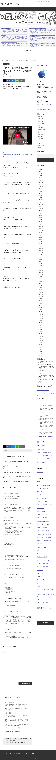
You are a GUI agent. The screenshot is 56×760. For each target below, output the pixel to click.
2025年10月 (40, 186)
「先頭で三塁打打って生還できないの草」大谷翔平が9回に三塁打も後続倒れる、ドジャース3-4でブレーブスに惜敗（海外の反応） (14, 37)
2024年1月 (40, 224)
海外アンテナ (40, 508)
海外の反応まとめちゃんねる (44, 537)
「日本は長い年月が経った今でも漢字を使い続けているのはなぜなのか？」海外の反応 (45, 363)
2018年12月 (40, 336)
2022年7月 (40, 257)
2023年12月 (40, 226)
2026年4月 (40, 175)
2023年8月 (40, 234)
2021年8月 (40, 278)
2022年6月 (40, 259)
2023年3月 (40, 243)
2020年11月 (40, 294)
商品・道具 (40, 118)
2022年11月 (40, 250)
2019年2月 (40, 333)
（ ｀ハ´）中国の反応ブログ (44, 455)
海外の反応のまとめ (42, 527)
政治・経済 (40, 127)
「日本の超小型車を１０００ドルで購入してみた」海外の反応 (16, 481)
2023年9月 (40, 232)
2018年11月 (40, 338)
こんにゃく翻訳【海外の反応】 (44, 452)
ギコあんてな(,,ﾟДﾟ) (42, 547)
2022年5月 (40, 261)
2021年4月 (40, 285)
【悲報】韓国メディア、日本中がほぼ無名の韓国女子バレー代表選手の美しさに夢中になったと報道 (16, 705)
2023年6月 (40, 237)
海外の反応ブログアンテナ (43, 530)
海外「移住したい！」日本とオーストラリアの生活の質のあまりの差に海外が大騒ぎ (46, 422)
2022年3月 (40, 265)
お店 (39, 131)
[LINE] (17, 80)
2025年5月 (40, 195)
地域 (39, 125)
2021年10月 (40, 274)
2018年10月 (40, 340)
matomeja (39, 491)
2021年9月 (40, 276)
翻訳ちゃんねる (41, 462)
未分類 (39, 147)
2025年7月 (40, 191)
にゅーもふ (40, 573)
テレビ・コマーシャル (43, 123)
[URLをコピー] (22, 80)
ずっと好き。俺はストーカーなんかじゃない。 (13, 697)
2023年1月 (40, 246)
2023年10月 (40, 230)
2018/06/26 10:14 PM (14, 517)
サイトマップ (52, 1)
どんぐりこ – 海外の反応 (43, 458)
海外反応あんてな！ (42, 543)
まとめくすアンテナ (42, 586)
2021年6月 (40, 281)
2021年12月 (40, 270)
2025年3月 (40, 199)
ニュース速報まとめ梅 (42, 563)
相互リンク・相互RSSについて (39, 10)
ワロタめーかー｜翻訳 (42, 602)
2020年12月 (40, 292)
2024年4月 (40, 219)
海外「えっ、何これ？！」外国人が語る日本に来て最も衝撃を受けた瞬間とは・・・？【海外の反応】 (16, 725)
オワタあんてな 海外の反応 (44, 501)
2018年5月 (40, 349)
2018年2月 (40, 355)
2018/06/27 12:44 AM (14, 574)
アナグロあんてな (41, 498)
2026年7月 (40, 169)
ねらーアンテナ (41, 583)
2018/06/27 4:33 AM (14, 583)
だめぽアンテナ (41, 550)
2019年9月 (40, 320)
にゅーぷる (40, 570)
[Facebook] (8, 80)
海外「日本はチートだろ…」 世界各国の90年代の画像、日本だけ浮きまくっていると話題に (46, 432)
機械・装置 (7, 450)
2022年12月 (40, 248)
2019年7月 (40, 324)
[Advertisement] (28, 54)
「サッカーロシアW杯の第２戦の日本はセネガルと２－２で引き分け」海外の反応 (18, 739)
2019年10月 (40, 318)
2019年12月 (40, 314)
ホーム (38, 1)
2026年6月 (40, 171)
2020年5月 (40, 305)
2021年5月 (40, 283)
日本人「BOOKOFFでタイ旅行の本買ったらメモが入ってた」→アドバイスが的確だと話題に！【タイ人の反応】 (16, 728)
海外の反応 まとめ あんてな (44, 534)
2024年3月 (40, 221)
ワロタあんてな (41, 599)
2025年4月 (40, 197)
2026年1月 (40, 180)
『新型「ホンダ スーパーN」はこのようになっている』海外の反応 (17, 472)
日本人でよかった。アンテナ (44, 560)
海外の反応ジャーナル (10, 4)
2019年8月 (40, 322)
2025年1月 (40, 202)
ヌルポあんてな (41, 579)
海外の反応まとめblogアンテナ (44, 524)
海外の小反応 (40, 449)
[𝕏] (4, 80)
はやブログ (40, 472)
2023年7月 (40, 235)
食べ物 (39, 142)
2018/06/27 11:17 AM (15, 629)
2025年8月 (40, 190)
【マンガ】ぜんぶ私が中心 (6, 28)
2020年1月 (40, 313)
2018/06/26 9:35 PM (14, 493)
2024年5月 (40, 217)
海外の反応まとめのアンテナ (44, 540)
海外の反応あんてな (42, 514)
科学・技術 (40, 116)
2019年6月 (40, 325)
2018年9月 (40, 342)
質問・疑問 (40, 136)
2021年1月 (40, 291)
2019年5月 (40, 327)
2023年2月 (40, 245)
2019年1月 (40, 335)
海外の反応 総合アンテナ (43, 521)
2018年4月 (40, 351)
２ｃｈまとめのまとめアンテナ (44, 485)
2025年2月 (40, 201)
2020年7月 (40, 302)
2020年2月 (40, 311)
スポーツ (40, 140)
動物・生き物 (41, 145)
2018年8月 (40, 344)
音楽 (39, 132)
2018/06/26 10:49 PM (14, 540)
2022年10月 (40, 252)
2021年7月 (40, 280)
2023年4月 (40, 241)
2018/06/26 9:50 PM (14, 504)
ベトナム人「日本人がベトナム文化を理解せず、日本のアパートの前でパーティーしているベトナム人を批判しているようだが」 (14, 30)
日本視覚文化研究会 (42, 557)
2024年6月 (40, 215)
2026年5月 (40, 173)
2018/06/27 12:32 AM (14, 565)
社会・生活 (40, 138)
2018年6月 (40, 347)
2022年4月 (40, 263)
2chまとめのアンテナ (42, 481)
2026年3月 (40, 177)
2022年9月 (40, 254)
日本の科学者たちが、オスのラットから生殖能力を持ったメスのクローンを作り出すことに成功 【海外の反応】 (14, 42)
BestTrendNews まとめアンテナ (45, 488)
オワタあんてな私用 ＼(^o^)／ (45, 504)
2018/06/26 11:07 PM (14, 552)
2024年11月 (40, 206)
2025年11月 (40, 184)
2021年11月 (40, 272)
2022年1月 (40, 268)
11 (11, 450)
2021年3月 (40, 287)
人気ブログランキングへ (43, 390)
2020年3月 (40, 309)
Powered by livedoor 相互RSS (12, 731)
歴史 (39, 120)
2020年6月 (40, 303)
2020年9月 (40, 298)
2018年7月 (40, 346)
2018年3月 (40, 353)
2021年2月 (40, 289)
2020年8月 (40, 300)
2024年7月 (40, 213)
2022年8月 (40, 256)
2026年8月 (40, 168)
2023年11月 (40, 228)
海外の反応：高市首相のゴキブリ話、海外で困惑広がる (12, 45)
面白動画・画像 (41, 129)
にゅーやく (40, 576)
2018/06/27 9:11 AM (14, 611)
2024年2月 (40, 223)
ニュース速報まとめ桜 (42, 566)
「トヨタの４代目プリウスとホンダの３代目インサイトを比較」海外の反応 (17, 743)
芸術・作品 (40, 121)
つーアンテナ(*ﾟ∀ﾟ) (42, 553)
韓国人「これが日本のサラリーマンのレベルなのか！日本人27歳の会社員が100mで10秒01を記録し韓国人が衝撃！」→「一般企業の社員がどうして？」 (42, 38)
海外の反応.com (41, 511)
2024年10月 (40, 208)
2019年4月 (40, 329)
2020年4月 (40, 307)
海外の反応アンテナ (42, 517)
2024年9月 (40, 210)
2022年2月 (40, 267)
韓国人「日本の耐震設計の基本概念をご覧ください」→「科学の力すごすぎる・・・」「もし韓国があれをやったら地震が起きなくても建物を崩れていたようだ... (42, 30)
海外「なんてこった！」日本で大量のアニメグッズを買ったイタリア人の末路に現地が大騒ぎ (46, 415)
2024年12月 (40, 204)
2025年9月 (40, 188)
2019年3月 (40, 331)
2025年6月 (40, 193)
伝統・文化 (40, 143)
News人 (39, 495)
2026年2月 (40, 179)
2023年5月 (40, 239)
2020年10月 (40, 296)
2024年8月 (40, 212)
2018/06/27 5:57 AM (18, 598)
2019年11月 (40, 316)
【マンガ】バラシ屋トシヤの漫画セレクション (37, 28)
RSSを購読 (45, 1)
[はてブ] (13, 80)
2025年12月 (40, 182)
